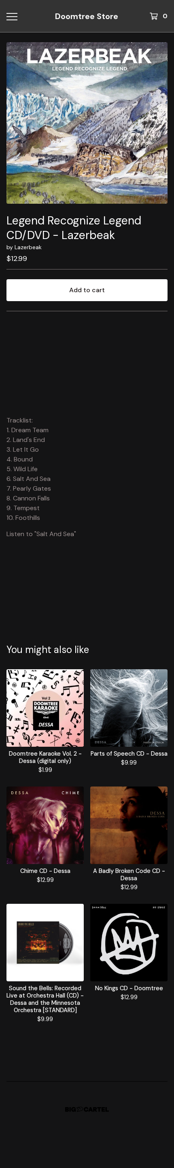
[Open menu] (11, 16)
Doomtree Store (86, 16)
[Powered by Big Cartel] (87, 1109)
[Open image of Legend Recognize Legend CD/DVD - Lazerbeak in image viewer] (87, 123)
